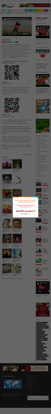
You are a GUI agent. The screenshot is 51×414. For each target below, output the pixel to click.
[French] (38, 18)
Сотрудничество (31, 385)
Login (49, 1)
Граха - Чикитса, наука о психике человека (45, 261)
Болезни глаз (40, 172)
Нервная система (41, 143)
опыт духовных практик (42, 347)
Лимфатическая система (42, 165)
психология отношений (42, 354)
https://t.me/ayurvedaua (7, 83)
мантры (39, 340)
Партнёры (29, 383)
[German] (39, 18)
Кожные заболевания (42, 141)
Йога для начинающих (45, 183)
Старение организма (41, 176)
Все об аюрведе (44, 322)
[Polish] (42, 18)
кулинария (39, 338)
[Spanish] (45, 18)
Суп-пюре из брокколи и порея (45, 195)
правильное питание (41, 350)
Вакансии (29, 379)
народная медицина (41, 343)
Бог (38, 322)
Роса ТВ (14, 405)
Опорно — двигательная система (42, 152)
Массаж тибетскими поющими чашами (45, 228)
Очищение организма (42, 145)
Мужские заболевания (42, 169)
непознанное (40, 345)
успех (39, 359)
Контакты (29, 387)
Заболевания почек (41, 159)
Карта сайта (29, 389)
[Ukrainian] (47, 18)
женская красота (41, 333)
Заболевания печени (41, 157)
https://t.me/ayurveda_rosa (8, 116)
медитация (45, 340)
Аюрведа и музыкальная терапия (45, 220)
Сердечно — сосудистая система (42, 148)
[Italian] (41, 18)
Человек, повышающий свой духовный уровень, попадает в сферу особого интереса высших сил (26, 12)
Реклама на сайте (31, 377)
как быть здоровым (41, 336)
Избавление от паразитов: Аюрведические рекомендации (42, 271)
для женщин (40, 329)
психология (40, 352)
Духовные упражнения (42, 324)
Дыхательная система (42, 155)
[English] (36, 18)
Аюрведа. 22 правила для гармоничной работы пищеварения (42, 241)
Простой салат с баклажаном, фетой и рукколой (45, 190)
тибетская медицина (41, 357)
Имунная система (41, 139)
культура (45, 338)
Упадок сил (39, 174)
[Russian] (44, 18)
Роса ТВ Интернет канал (36, 398)
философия (44, 359)
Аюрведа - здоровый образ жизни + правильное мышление (42, 251)
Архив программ (30, 381)
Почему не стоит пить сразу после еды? (45, 212)
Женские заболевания (42, 167)
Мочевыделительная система (41, 162)
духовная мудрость (41, 331)
